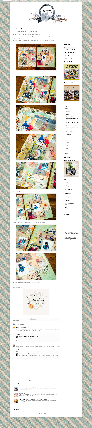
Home (39, 25)
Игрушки (66, 190)
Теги (65, 207)
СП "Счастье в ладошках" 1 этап (71, 131)
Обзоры (66, 196)
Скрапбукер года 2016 (69, 203)
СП (19, 320)
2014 (66, 153)
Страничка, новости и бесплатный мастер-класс (27, 387)
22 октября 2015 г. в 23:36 (34, 336)
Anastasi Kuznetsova (23, 336)
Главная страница (36, 378)
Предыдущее (57, 378)
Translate (73, 49)
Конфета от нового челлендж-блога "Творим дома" (72, 116)
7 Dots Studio (67, 56)
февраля (67, 150)
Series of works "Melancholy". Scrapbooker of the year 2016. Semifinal (33, 399)
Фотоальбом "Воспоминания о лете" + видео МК (72, 119)
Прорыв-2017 (67, 199)
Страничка (66, 206)
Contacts (44, 25)
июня (67, 143)
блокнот (66, 188)
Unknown (17, 327)
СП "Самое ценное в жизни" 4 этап (72, 122)
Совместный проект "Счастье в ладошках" (71, 137)
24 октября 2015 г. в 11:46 (33, 353)
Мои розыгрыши (68, 193)
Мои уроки (67, 194)
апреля (67, 147)
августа (67, 140)
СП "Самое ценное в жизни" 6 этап (72, 125)
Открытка (66, 197)
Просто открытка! (69, 134)
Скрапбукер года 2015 (69, 201)
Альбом (17, 320)
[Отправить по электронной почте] (30, 319)
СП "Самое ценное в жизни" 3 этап (72, 127)
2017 (66, 106)
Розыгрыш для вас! (22, 393)
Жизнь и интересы (68, 189)
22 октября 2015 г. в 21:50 (24, 327)
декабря (67, 111)
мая (66, 145)
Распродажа (67, 200)
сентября (67, 139)
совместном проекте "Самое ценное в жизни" (32, 36)
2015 (66, 109)
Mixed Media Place (68, 58)
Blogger (51, 413)
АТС (65, 185)
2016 (66, 108)
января (67, 151)
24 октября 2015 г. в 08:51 (28, 344)
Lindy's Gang (67, 55)
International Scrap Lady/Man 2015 (72, 129)
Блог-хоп (66, 186)
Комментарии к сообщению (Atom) (25, 380)
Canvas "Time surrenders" (70, 160)
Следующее (15, 378)
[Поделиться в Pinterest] (35, 319)
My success (51, 25)
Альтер (66, 183)
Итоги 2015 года (68, 192)
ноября (67, 112)
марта (67, 148)
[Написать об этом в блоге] (31, 319)
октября (67, 114)
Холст (66, 208)
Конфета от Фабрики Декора (71, 124)
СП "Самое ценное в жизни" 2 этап (72, 132)
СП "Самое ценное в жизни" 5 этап (72, 120)
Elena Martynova (19, 344)
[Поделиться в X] (32, 319)
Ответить (17, 331)
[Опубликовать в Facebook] (34, 319)
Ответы (18, 334)
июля (67, 142)
